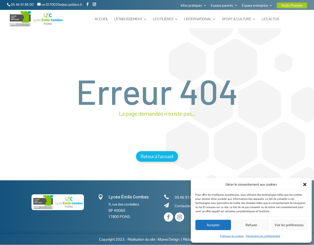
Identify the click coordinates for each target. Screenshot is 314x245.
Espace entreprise (255, 6)
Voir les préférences (289, 225)
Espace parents (222, 6)
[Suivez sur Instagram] (179, 217)
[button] (305, 184)
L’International (197, 19)
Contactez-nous (187, 205)
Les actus (270, 19)
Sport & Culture (236, 19)
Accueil (101, 19)
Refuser (251, 225)
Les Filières (163, 19)
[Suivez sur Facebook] (168, 217)
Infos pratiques (191, 6)
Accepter (213, 225)
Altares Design (168, 239)
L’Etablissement (128, 19)
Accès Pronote (292, 5)
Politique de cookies (232, 236)
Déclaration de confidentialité (263, 236)
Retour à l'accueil (157, 156)
